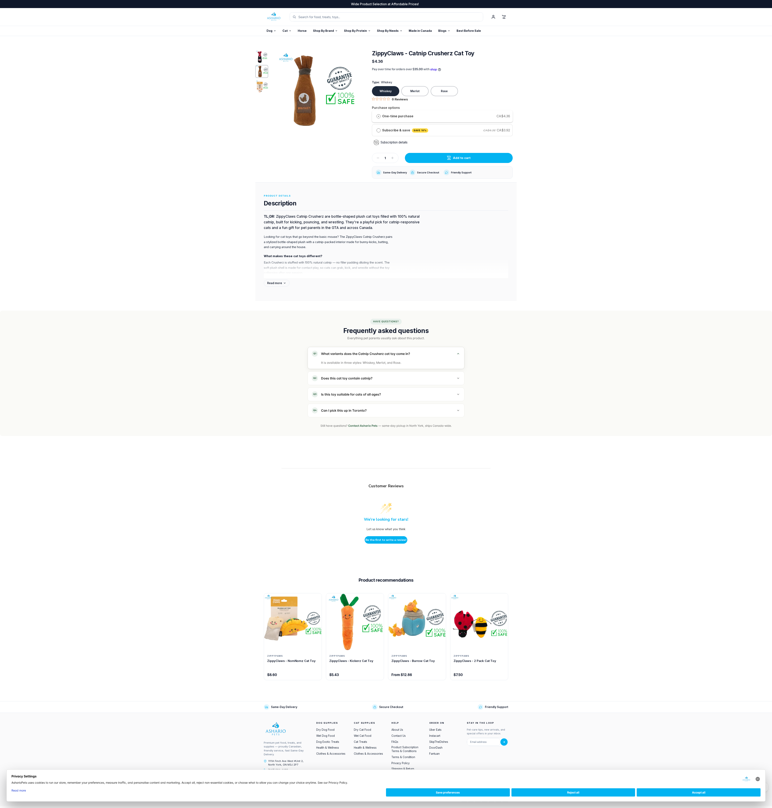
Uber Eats (435, 729)
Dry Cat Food (362, 729)
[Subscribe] (504, 742)
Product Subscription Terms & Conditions (404, 749)
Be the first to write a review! (386, 540)
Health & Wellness (327, 747)
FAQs (394, 741)
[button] (357, 31)
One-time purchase (397, 116)
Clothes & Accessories (330, 753)
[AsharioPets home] (274, 17)
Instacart (434, 735)
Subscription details (394, 142)
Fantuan (434, 753)
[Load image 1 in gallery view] (261, 56)
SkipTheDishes (438, 741)
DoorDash (435, 747)
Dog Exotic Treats (327, 741)
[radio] (379, 116)
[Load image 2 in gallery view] (261, 71)
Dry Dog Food (325, 729)
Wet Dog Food (325, 735)
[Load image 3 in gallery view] (261, 86)
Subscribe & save (404, 130)
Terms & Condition (403, 757)
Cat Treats (360, 741)
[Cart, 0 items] (503, 16)
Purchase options (386, 108)
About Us (397, 729)
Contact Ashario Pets (363, 425)
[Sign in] (493, 16)
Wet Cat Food (362, 735)
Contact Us (398, 735)
